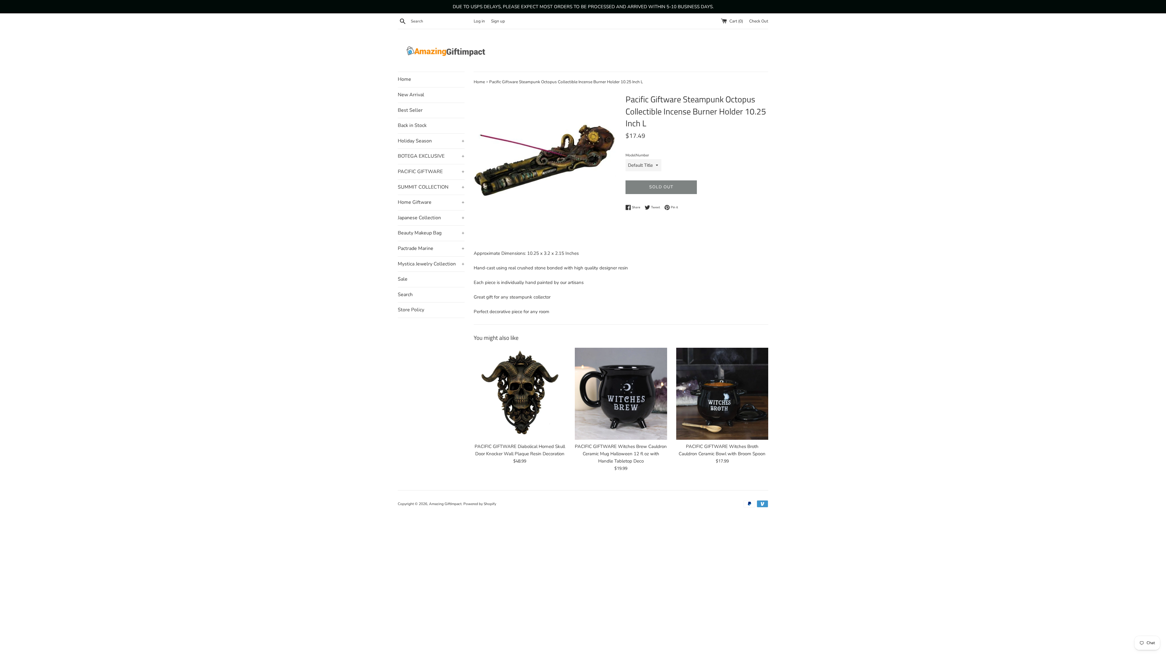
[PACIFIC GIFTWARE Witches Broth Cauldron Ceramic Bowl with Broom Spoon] (722, 394)
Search (405, 294)
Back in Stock (412, 125)
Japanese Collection (431, 217)
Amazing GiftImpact (445, 503)
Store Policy (411, 309)
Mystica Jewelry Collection (431, 264)
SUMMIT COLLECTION (431, 187)
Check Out (758, 21)
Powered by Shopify (479, 503)
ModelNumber (637, 155)
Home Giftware (431, 202)
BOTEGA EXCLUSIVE (431, 156)
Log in (479, 21)
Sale (402, 279)
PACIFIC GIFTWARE (431, 171)
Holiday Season (431, 141)
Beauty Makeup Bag (431, 233)
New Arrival (411, 94)
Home (404, 79)
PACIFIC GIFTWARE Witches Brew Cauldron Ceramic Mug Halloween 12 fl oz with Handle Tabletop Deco (621, 453)
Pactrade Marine (431, 248)
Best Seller (410, 110)
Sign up (498, 21)
